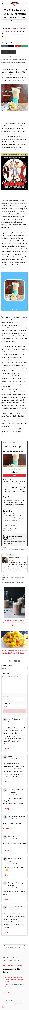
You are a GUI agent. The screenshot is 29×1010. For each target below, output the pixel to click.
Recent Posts (10, 554)
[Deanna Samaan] (5, 564)
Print (14, 476)
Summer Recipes (20, 582)
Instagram (10, 543)
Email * (6, 703)
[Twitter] (6, 568)
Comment (5, 673)
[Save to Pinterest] (18, 46)
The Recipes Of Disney (13, 965)
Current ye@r (6, 665)
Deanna (8, 984)
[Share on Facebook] (4, 46)
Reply (6, 749)
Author (3, 554)
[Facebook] (4, 568)
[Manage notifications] (3, 1007)
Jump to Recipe (10, 52)
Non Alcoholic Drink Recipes (8, 582)
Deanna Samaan (14, 557)
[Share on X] (11, 46)
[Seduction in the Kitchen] (14, 3)
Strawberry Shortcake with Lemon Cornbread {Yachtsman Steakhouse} (14, 979)
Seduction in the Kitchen (18, 559)
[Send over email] (24, 46)
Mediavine (21, 1003)
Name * (6, 696)
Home (13, 28)
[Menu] (2, 3)
